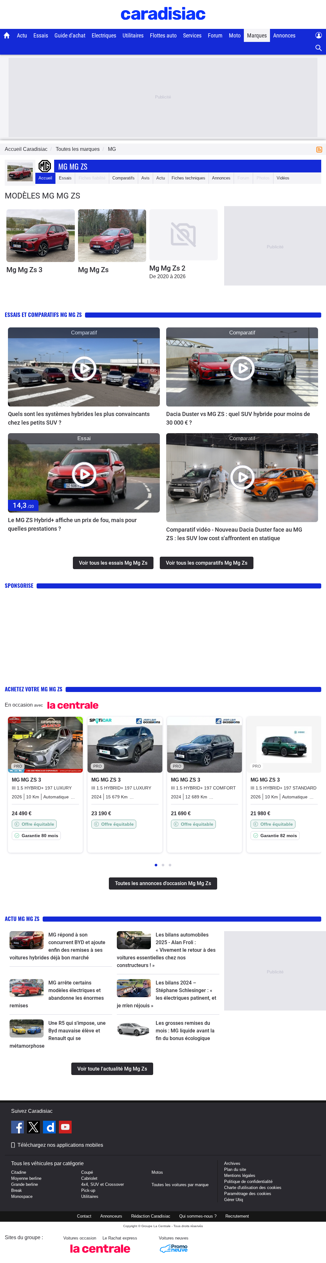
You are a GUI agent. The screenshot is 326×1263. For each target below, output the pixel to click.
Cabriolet (89, 1178)
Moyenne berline (26, 1178)
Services (192, 35)
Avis (145, 178)
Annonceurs (111, 1216)
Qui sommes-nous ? (197, 1216)
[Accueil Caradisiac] (7, 35)
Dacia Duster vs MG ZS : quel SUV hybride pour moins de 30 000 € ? (238, 418)
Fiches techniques (188, 178)
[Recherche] (319, 48)
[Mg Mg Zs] (112, 235)
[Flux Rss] (320, 149)
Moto (235, 35)
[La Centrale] (100, 1254)
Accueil (45, 178)
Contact (84, 1216)
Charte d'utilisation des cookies (252, 1187)
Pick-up (88, 1190)
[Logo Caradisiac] (163, 25)
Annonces (284, 35)
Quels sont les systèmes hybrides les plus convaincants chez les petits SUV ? (79, 418)
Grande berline (24, 1184)
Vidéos (283, 178)
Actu (22, 35)
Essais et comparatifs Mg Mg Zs (43, 315)
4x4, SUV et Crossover (102, 1184)
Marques (257, 35)
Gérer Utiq (233, 1199)
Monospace (21, 1196)
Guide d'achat (69, 35)
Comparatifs (123, 178)
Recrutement (237, 1216)
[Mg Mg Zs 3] (40, 235)
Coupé (87, 1172)
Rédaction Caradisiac (150, 1216)
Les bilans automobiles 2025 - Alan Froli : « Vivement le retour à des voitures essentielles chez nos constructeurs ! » (166, 950)
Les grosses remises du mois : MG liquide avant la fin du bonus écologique (185, 1030)
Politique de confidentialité (248, 1181)
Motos (157, 1172)
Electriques (104, 35)
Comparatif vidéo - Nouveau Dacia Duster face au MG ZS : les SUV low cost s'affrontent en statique (234, 533)
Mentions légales (239, 1175)
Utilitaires (133, 35)
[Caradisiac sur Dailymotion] (50, 1128)
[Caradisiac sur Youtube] (65, 1128)
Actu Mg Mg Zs (22, 919)
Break (16, 1190)
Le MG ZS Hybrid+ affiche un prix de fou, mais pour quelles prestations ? (72, 524)
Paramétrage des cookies (247, 1193)
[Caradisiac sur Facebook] (18, 1128)
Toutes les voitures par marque (180, 1184)
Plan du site (235, 1169)
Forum (215, 35)
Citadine (18, 1172)
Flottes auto (163, 35)
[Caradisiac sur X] (34, 1128)
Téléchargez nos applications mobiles (60, 1145)
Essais (40, 35)
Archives (232, 1163)
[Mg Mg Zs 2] (183, 234)
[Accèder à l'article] (84, 367)
